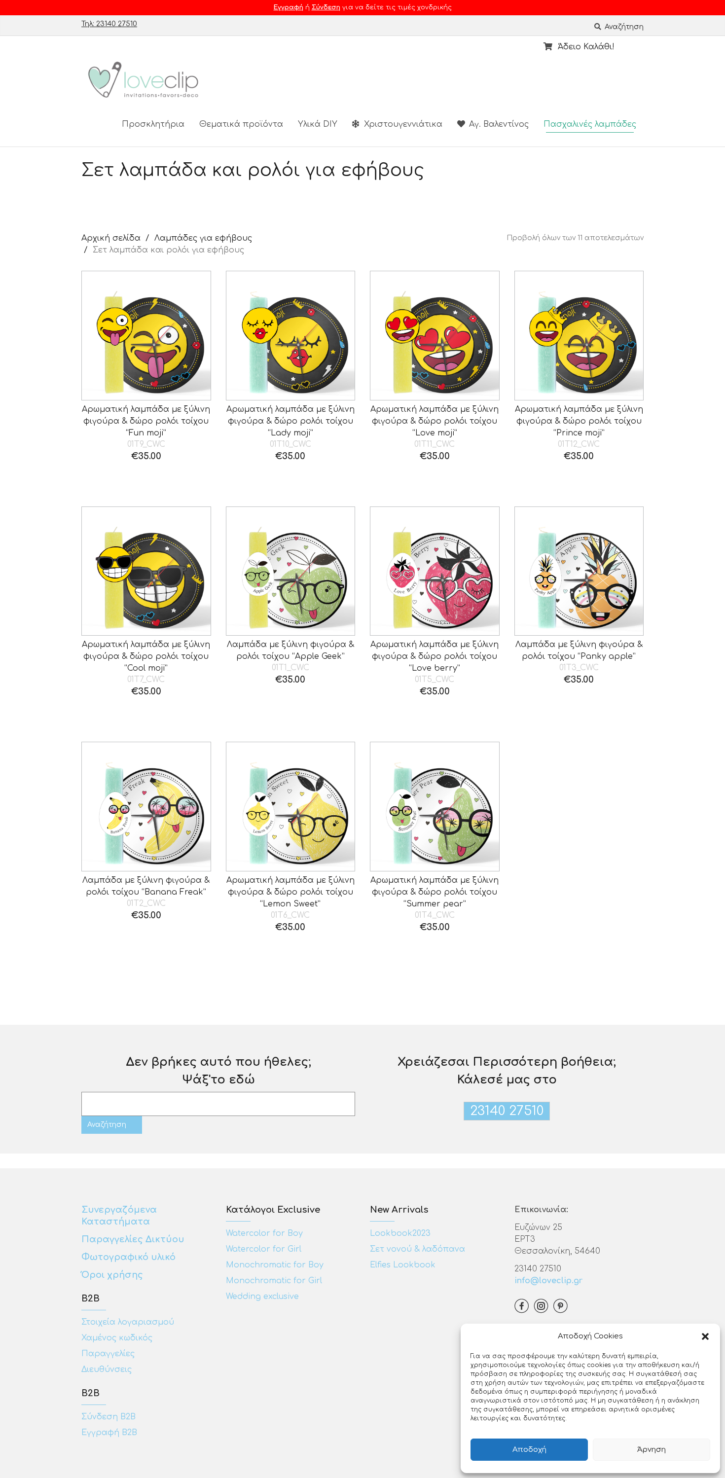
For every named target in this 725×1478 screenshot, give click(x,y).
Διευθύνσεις (106, 1369)
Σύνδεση (326, 7)
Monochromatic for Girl (274, 1280)
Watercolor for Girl (263, 1249)
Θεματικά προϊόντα (241, 124)
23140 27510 (507, 1111)
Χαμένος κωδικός (116, 1338)
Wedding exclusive (262, 1296)
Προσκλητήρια (153, 124)
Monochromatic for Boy (275, 1265)
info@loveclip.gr (548, 1280)
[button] (705, 1336)
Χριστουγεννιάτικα (402, 124)
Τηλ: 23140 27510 (109, 24)
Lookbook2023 (400, 1233)
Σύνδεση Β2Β (108, 1416)
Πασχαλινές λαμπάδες (590, 124)
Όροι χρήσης (113, 1275)
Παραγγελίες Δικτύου (132, 1239)
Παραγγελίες (108, 1353)
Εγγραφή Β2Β (109, 1432)
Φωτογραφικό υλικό (128, 1257)
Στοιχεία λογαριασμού (127, 1322)
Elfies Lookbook (402, 1265)
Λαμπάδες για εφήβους (203, 238)
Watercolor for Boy (264, 1233)
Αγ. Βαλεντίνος (498, 124)
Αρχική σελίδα (111, 238)
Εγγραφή (288, 7)
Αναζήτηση (623, 27)
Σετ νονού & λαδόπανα (417, 1249)
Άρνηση (651, 1449)
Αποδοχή (529, 1449)
